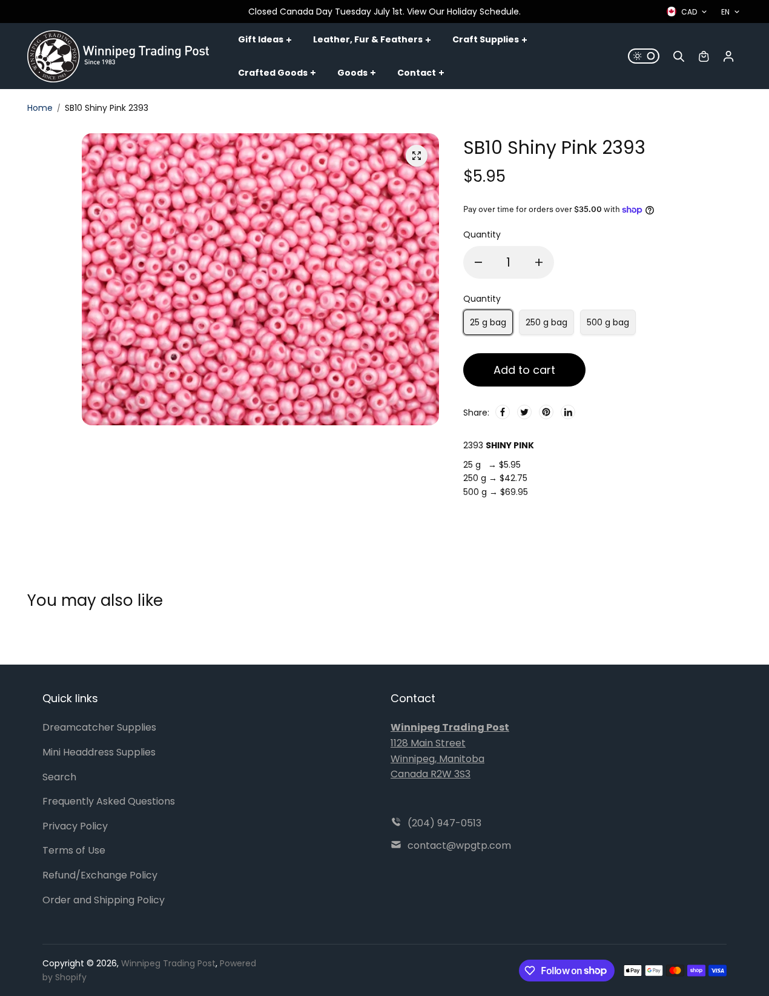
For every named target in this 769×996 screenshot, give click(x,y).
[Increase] (539, 262)
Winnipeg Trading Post (168, 963)
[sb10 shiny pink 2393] (416, 155)
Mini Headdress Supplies (99, 752)
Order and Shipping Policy (103, 900)
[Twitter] (524, 412)
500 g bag (608, 322)
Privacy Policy (75, 826)
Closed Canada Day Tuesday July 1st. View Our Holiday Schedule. (384, 11)
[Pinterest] (546, 412)
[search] (678, 56)
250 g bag (546, 322)
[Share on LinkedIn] (568, 412)
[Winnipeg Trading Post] (118, 56)
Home (40, 108)
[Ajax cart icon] (703, 56)
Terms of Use (73, 850)
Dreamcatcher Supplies (99, 727)
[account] (728, 56)
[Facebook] (502, 412)
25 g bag (488, 322)
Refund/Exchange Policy (99, 875)
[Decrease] (478, 262)
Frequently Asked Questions (108, 801)
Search (59, 777)
